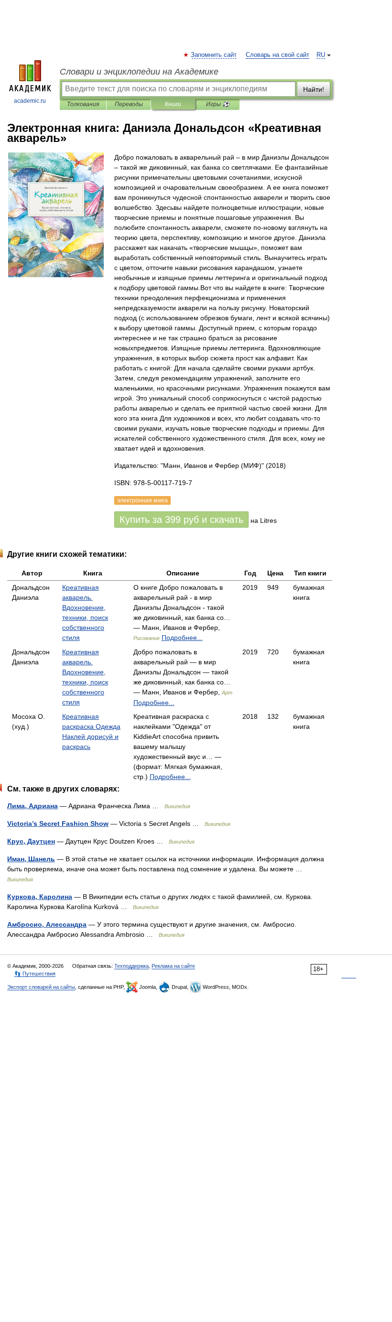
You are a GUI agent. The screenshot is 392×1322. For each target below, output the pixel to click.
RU (320, 55)
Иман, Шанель (31, 859)
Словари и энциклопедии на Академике (139, 71)
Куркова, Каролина (39, 896)
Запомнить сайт (214, 55)
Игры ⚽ (217, 104)
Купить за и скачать (181, 519)
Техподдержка (131, 966)
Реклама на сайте (173, 966)
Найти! (313, 89)
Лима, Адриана (32, 806)
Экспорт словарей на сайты (41, 987)
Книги (173, 104)
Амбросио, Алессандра (47, 924)
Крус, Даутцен (31, 841)
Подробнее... (182, 637)
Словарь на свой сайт (277, 55)
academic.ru (30, 101)
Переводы (129, 104)
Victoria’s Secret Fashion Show (58, 823)
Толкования (83, 104)
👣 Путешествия (34, 973)
